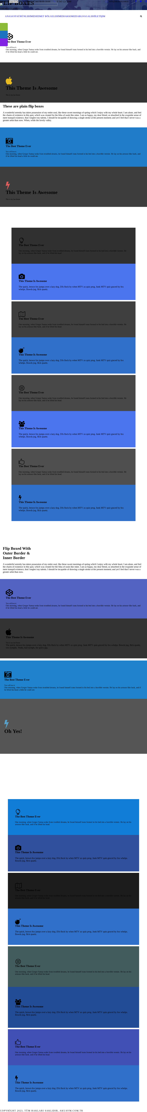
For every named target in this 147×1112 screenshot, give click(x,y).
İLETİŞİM (100, 16)
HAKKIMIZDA (71, 16)
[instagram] (146, 1)
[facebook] (136, 1)
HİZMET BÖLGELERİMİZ (49, 16)
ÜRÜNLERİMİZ (26, 16)
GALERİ (90, 16)
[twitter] (141, 1)
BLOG (82, 16)
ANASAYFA (11, 16)
